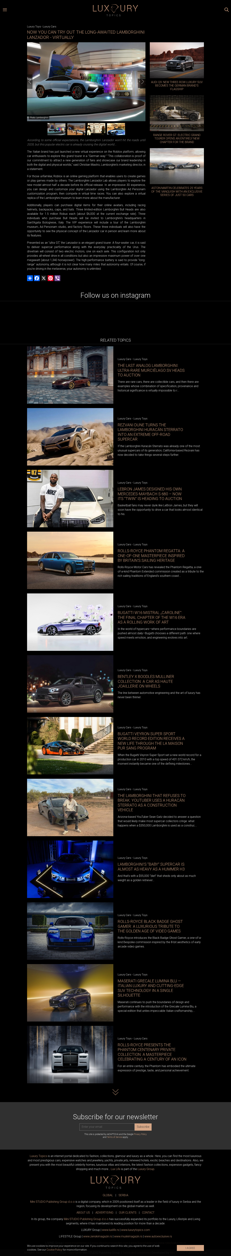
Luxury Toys (34, 26)
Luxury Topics (38, 1156)
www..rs (110, 1230)
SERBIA (123, 1195)
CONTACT (148, 1212)
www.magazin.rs (97, 1236)
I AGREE (190, 1248)
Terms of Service (114, 1137)
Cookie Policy (54, 1249)
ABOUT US (83, 1212)
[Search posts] (227, 10)
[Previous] (29, 81)
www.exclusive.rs (158, 1236)
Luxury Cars (49, 26)
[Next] (142, 81)
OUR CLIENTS (127, 1212)
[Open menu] (5, 10)
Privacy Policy (140, 1134)
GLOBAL (108, 1195)
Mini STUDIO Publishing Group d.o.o (52, 1201)
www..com (135, 1230)
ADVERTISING (104, 1212)
